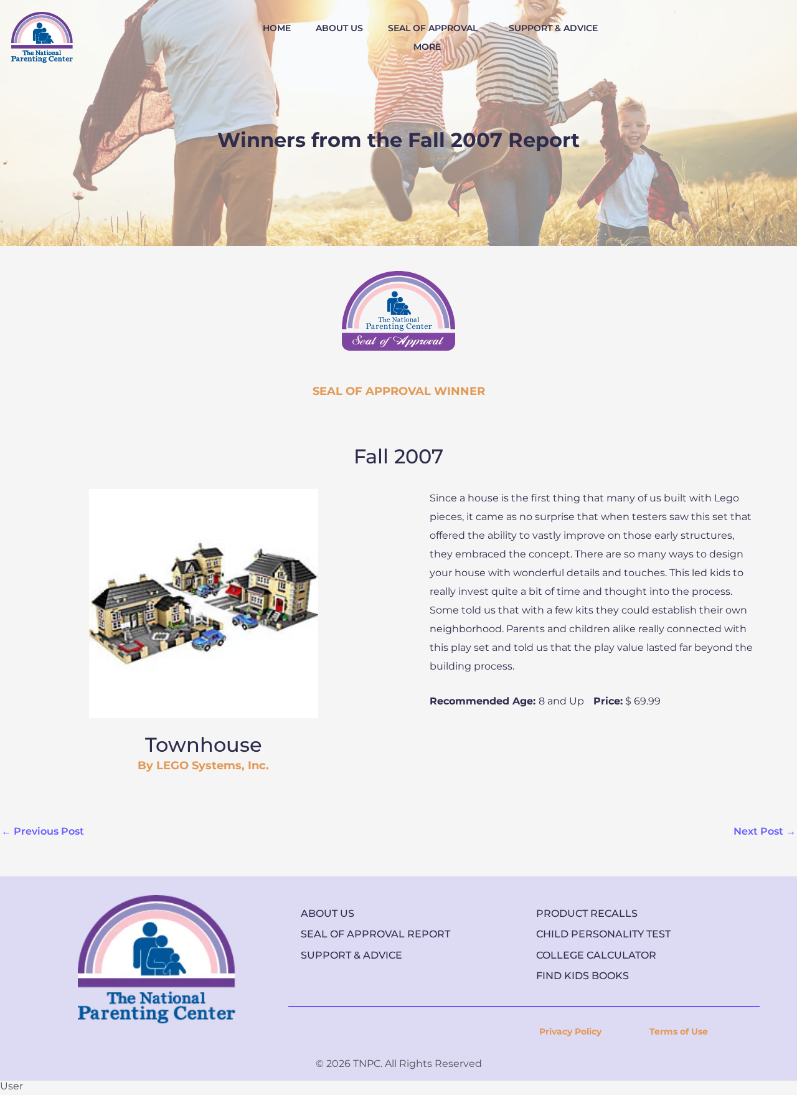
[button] (435, 28)
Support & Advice (351, 955)
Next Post (764, 831)
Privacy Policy (570, 1031)
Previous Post (42, 831)
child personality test (603, 934)
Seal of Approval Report (375, 934)
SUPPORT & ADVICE (553, 28)
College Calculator (596, 955)
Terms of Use (678, 1031)
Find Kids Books (582, 976)
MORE (427, 46)
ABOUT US (339, 28)
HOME (277, 28)
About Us (327, 913)
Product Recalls (587, 913)
